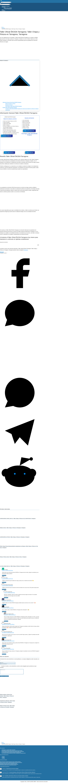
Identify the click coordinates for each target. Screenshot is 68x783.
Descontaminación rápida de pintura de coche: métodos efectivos (10, 761)
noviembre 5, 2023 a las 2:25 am (9, 614)
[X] (19, 372)
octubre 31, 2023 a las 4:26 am (7, 585)
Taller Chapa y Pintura (8, 7)
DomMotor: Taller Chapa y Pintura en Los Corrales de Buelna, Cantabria (16, 775)
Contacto (3, 10)
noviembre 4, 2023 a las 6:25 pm (7, 607)
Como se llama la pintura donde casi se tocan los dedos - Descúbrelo (13, 751)
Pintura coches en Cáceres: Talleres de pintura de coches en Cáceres (11, 762)
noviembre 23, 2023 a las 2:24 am (8, 649)
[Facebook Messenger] (19, 332)
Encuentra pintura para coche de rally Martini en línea (8, 763)
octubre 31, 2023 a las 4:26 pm (9, 592)
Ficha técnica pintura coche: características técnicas (8, 764)
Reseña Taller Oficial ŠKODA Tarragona (10, 107)
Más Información (29, 130)
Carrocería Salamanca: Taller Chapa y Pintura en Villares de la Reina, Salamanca (22, 772)
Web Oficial (30, 152)
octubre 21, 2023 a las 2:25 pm (7, 570)
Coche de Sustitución (8, 8)
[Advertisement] (28, 19)
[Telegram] (19, 451)
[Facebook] (19, 292)
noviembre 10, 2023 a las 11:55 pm (8, 624)
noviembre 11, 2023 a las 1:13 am (8, 632)
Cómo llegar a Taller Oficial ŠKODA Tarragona (13, 106)
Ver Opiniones (9, 152)
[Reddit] (19, 491)
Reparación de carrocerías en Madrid (12, 768)
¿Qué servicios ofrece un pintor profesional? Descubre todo (11, 752)
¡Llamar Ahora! (6, 135)
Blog (3, 9)
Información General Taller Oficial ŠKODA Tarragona (12, 102)
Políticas (3, 756)
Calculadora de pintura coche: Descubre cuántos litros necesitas (12, 750)
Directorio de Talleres (6, 6)
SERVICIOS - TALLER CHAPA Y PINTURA (8, 749)
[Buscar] (10, 2)
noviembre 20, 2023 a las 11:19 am (8, 640)
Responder (4, 575)
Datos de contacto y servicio (10, 103)
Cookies (3, 757)
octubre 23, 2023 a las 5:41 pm (7, 578)
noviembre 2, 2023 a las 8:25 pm (7, 600)
